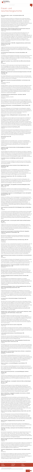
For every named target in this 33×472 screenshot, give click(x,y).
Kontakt (2, 464)
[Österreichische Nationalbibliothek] (5, 2)
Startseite (2, 461)
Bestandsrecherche (18, 461)
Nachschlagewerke (23, 461)
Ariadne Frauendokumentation (11, 461)
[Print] (30, 470)
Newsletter (3, 465)
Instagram (23, 465)
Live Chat (28, 470)
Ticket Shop (13, 464)
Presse (22, 464)
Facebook (12, 465)
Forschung (5, 461)
